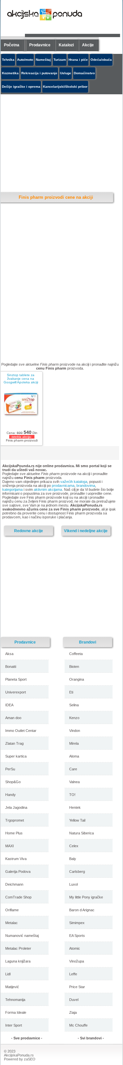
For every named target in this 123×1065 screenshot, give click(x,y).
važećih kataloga (73, 482)
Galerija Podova (18, 871)
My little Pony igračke (86, 897)
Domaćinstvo (84, 73)
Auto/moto (25, 59)
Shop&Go (13, 782)
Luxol (73, 884)
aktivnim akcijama (48, 489)
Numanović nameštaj (22, 936)
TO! (72, 795)
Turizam (59, 59)
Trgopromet (14, 820)
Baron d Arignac (81, 910)
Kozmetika (10, 73)
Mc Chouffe (78, 1025)
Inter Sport (13, 1025)
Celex (73, 846)
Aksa (9, 654)
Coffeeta (76, 654)
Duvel (73, 1000)
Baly (72, 859)
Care (73, 769)
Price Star (77, 987)
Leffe (73, 974)
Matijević (12, 987)
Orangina (76, 679)
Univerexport (15, 692)
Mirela (74, 743)
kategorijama (12, 489)
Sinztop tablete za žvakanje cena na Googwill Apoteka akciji (21, 378)
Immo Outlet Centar (20, 731)
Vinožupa (76, 961)
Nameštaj (43, 59)
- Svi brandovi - (91, 1038)
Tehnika (8, 59)
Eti (71, 692)
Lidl (7, 974)
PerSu (10, 769)
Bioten (74, 666)
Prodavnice (40, 45)
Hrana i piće (78, 59)
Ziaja (73, 1012)
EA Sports (77, 936)
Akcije (88, 45)
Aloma (74, 756)
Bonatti (10, 666)
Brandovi (87, 642)
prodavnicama (63, 485)
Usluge (65, 73)
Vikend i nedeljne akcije (86, 531)
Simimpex (77, 923)
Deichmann (14, 884)
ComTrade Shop (18, 897)
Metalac (11, 923)
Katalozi (66, 45)
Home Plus (14, 833)
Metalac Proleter (18, 948)
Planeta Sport (16, 679)
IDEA (9, 705)
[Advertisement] (58, 586)
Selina (74, 705)
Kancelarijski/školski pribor (65, 86)
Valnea (74, 782)
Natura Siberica (81, 833)
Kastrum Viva (16, 859)
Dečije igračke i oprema (21, 86)
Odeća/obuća (101, 59)
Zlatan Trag (14, 743)
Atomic (74, 948)
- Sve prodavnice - (26, 1038)
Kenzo (74, 718)
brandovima (85, 485)
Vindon (74, 731)
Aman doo (13, 718)
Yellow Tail (77, 820)
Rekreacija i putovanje (39, 73)
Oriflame (12, 910)
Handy (10, 795)
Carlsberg (77, 871)
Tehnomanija (15, 1000)
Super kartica (16, 756)
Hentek (75, 807)
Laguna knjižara (18, 961)
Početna (11, 45)
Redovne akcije (28, 531)
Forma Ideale (15, 1012)
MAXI (9, 846)
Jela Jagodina (16, 807)
